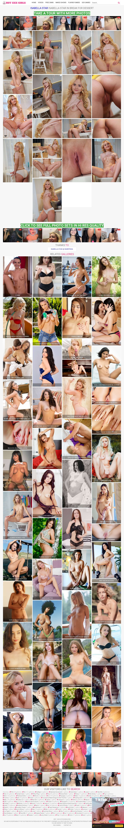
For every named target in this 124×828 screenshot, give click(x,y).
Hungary (62, 796)
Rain (33, 809)
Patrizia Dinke (21, 796)
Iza (65, 813)
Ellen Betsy (92, 794)
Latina (48, 799)
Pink (12, 792)
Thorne (59, 809)
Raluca (87, 799)
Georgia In (64, 801)
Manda (20, 803)
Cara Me (22, 813)
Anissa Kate (63, 794)
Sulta (5, 805)
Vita (61, 811)
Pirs (53, 813)
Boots (33, 803)
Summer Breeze (77, 811)
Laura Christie (63, 805)
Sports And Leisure (32, 801)
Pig (105, 794)
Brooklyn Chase (21, 807)
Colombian (73, 792)
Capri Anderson (54, 807)
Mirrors (36, 796)
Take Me (99, 792)
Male (76, 796)
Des (5, 794)
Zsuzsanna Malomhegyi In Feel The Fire (54, 797)
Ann (5, 796)
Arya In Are (70, 807)
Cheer (77, 805)
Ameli (31, 797)
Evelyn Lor (20, 799)
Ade (18, 797)
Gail (5, 801)
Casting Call (78, 797)
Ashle (89, 796)
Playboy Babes (74, 2)
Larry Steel (44, 815)
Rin (24, 792)
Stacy (77, 794)
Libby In (46, 803)
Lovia (33, 811)
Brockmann (37, 807)
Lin (48, 796)
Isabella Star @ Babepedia (62, 249)
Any (48, 794)
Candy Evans (20, 794)
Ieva (83, 815)
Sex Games (86, 2)
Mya (17, 815)
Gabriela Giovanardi (56, 792)
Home (34, 2)
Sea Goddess (8, 813)
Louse (87, 792)
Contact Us (67, 825)
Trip (58, 815)
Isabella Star (39, 8)
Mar (5, 799)
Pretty (71, 809)
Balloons (84, 807)
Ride (46, 809)
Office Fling (35, 794)
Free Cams (49, 2)
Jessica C (61, 799)
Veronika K (79, 813)
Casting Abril (89, 803)
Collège (38, 792)
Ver (48, 805)
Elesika (30, 815)
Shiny (5, 809)
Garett (6, 807)
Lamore (85, 809)
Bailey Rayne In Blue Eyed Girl (68, 803)
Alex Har (34, 799)
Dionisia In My (105, 796)
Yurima (6, 797)
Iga (16, 801)
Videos (40, 2)
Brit (90, 805)
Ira (5, 815)
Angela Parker (39, 813)
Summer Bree (47, 811)
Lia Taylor (7, 811)
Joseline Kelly (82, 801)
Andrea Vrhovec (22, 805)
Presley (6, 803)
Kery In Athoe (20, 809)
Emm (70, 815)
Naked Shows (61, 2)
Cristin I (50, 801)
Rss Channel (57, 825)
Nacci (37, 805)
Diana (74, 799)
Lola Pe (20, 811)
